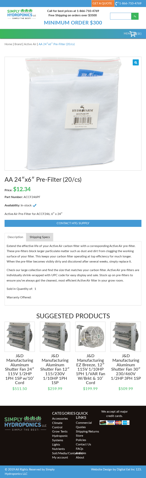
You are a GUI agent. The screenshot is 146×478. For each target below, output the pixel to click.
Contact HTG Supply (73, 223)
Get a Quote (102, 3)
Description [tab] (15, 237)
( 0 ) (138, 33)
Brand (18, 44)
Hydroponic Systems (60, 438)
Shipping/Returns (85, 431)
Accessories (60, 418)
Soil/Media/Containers (61, 453)
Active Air (30, 44)
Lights (56, 444)
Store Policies (81, 438)
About (80, 457)
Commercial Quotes (84, 425)
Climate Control (57, 425)
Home (8, 44)
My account (60, 457)
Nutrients (58, 448)
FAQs (79, 448)
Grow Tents (59, 431)
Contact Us (83, 444)
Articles (81, 453)
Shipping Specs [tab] (40, 237)
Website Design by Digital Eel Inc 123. (116, 469)
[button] (128, 34)
